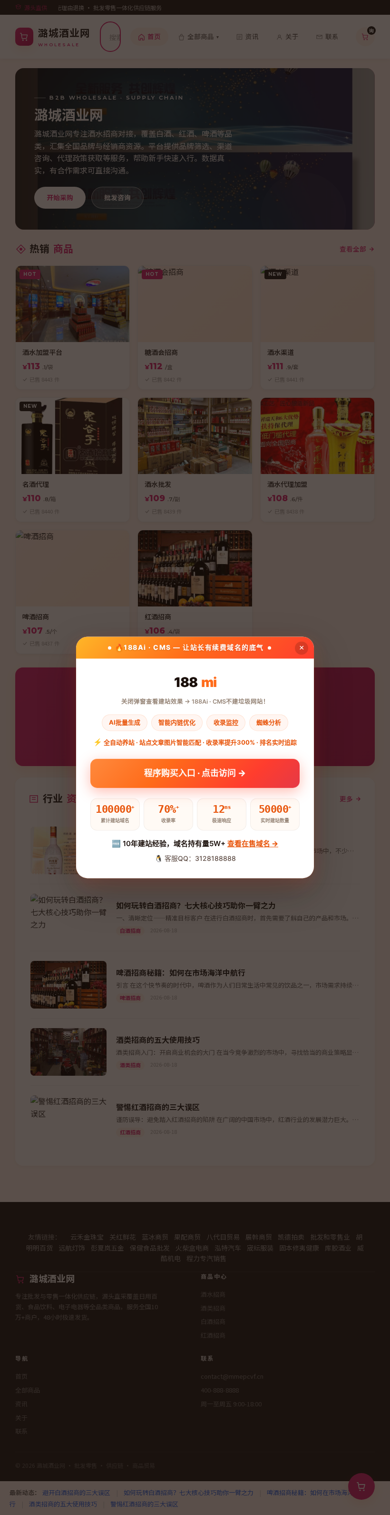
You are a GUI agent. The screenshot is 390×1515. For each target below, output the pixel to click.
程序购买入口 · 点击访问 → (195, 772)
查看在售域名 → (252, 843)
